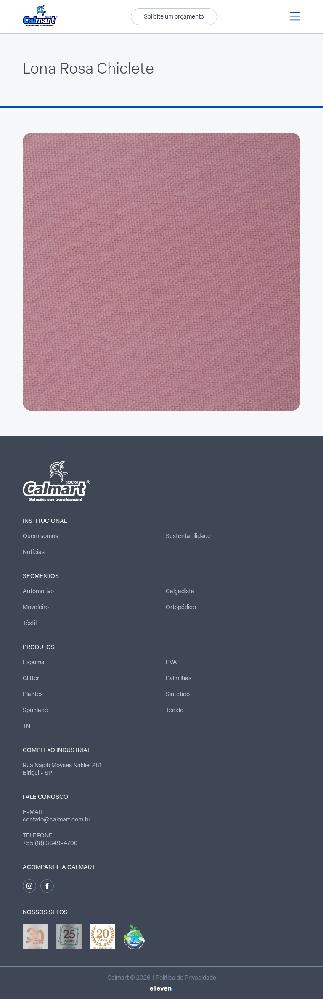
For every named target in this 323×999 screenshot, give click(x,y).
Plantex (33, 695)
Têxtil (30, 623)
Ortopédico (181, 607)
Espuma (34, 663)
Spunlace (35, 711)
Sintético (178, 695)
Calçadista (180, 591)
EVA (171, 663)
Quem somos (40, 536)
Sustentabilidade (188, 536)
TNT (28, 726)
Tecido (174, 711)
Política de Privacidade (186, 978)
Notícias (34, 552)
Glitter (31, 679)
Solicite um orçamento (174, 17)
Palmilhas (178, 679)
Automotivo (38, 591)
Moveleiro (36, 607)
